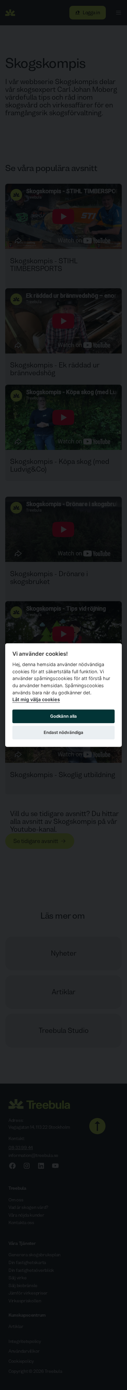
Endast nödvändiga (63, 732)
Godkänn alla (63, 716)
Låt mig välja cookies (36, 699)
